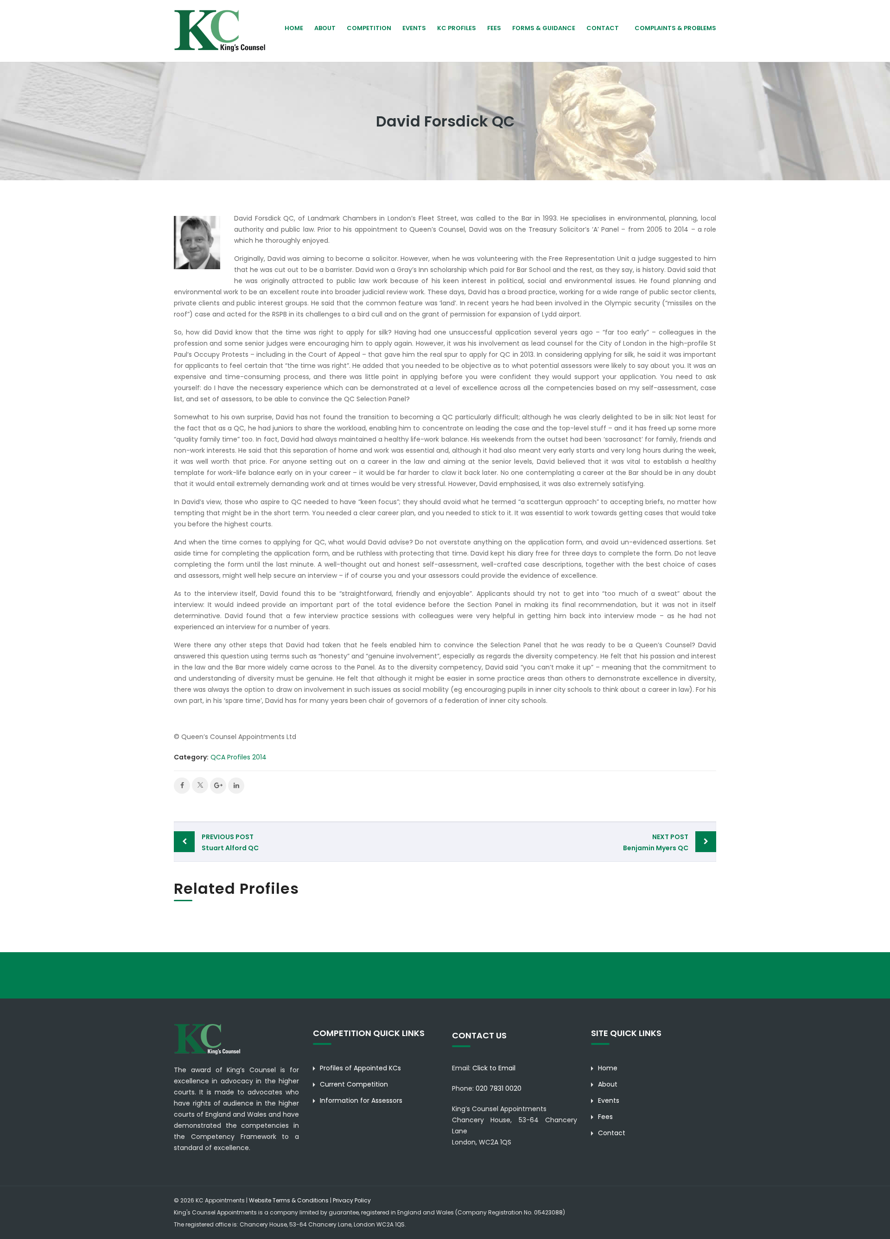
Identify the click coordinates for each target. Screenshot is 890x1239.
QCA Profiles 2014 (238, 757)
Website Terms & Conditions (289, 1200)
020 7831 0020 (498, 1088)
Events (414, 28)
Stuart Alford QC (230, 842)
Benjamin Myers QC (655, 842)
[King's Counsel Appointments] (220, 30)
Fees (494, 28)
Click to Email (493, 1068)
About (607, 1084)
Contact (602, 28)
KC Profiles (456, 28)
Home (294, 28)
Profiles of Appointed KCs (360, 1068)
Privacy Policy (352, 1200)
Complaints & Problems (675, 28)
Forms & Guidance (543, 28)
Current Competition (354, 1084)
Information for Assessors (361, 1100)
